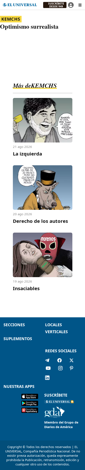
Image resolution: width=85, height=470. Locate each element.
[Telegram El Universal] (47, 360)
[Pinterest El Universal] (71, 369)
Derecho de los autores (40, 221)
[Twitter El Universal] (71, 360)
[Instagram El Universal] (60, 369)
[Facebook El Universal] (59, 360)
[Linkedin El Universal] (47, 378)
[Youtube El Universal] (48, 369)
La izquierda (27, 153)
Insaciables (26, 288)
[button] (54, 5)
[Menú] (80, 5)
